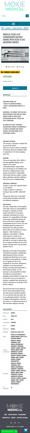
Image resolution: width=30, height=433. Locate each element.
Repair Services (12, 414)
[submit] (27, 15)
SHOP (5, 414)
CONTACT (13, 418)
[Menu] (13, 24)
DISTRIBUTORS (22, 414)
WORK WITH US (6, 418)
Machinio (22, 426)
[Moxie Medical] (15, 407)
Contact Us (15, 88)
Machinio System (10, 426)
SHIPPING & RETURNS (22, 418)
